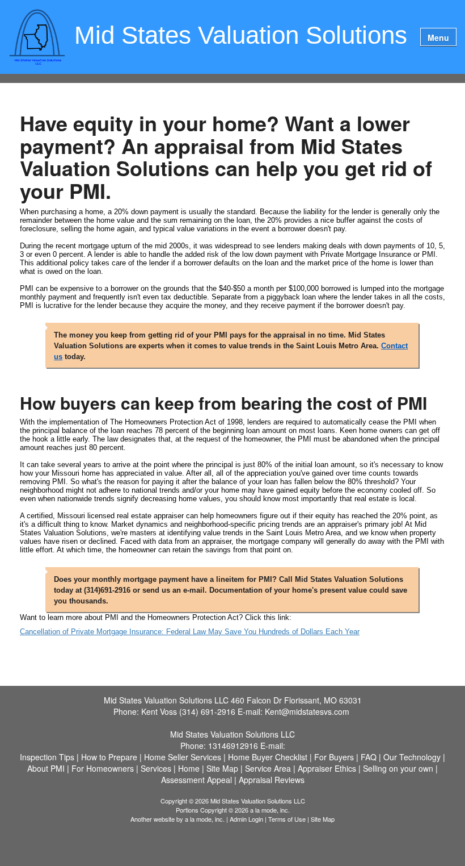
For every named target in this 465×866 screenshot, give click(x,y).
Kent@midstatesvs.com (307, 711)
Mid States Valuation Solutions (240, 36)
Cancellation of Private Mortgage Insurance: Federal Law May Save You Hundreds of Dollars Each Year (190, 631)
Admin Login (246, 818)
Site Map (323, 818)
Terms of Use (287, 818)
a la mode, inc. (205, 818)
